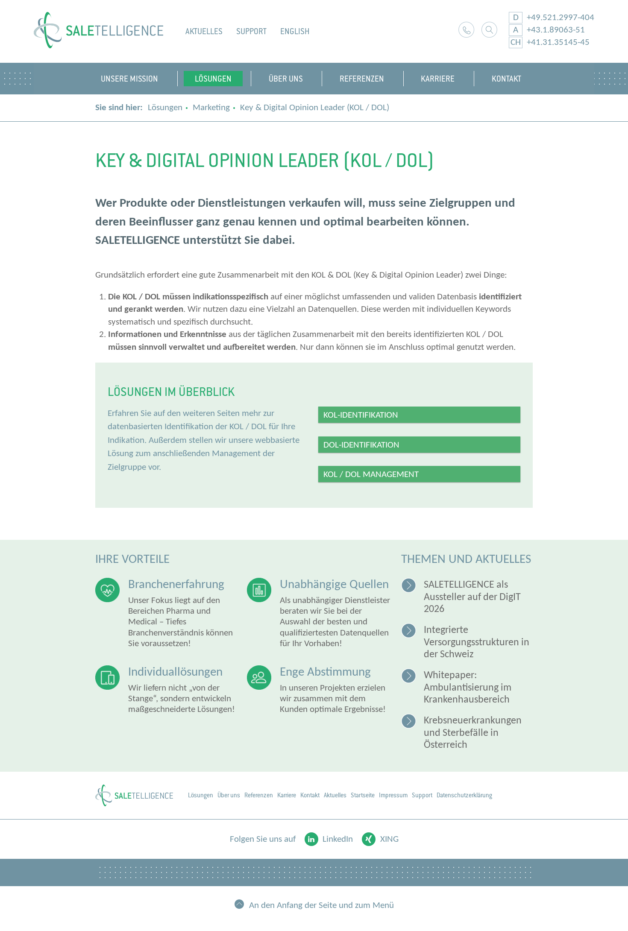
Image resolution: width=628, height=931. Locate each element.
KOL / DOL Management (371, 474)
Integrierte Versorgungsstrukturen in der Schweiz (476, 642)
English (295, 31)
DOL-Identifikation (361, 445)
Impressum (393, 795)
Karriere (286, 795)
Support (251, 31)
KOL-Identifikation (360, 415)
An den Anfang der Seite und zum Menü (321, 905)
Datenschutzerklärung (464, 795)
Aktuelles (204, 31)
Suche (489, 30)
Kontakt (466, 30)
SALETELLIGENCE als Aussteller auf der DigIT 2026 (472, 597)
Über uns (228, 795)
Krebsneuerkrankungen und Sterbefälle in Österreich (473, 733)
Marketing (211, 107)
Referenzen (258, 795)
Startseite (363, 795)
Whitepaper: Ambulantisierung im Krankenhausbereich (467, 687)
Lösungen (165, 107)
